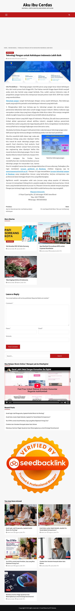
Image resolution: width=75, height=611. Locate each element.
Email (40, 328)
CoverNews (43, 608)
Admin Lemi (10, 532)
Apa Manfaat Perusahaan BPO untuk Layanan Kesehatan (52, 247)
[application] (37, 385)
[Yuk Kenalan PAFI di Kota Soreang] (21, 233)
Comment (9, 303)
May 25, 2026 (19, 599)
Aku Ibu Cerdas (37, 5)
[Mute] (65, 402)
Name (8, 328)
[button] (6, 14)
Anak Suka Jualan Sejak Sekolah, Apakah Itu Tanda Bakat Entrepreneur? (28, 417)
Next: (55, 208)
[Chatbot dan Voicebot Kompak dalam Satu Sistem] (54, 548)
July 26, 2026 (53, 566)
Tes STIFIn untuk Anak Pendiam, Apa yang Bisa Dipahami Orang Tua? (27, 420)
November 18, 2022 (54, 251)
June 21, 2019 (20, 58)
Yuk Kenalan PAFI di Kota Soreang (17, 246)
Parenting (9, 523)
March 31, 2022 (19, 282)
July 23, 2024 (19, 249)
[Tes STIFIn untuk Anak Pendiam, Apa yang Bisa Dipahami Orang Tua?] (21, 548)
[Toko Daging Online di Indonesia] (21, 267)
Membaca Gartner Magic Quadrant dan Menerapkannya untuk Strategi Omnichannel (32, 428)
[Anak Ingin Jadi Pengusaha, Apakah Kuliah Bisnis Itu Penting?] (21, 515)
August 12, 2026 (52, 532)
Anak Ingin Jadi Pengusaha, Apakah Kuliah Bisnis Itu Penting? (25, 413)
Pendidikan (16, 523)
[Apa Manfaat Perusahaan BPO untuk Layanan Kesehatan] (54, 233)
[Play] (7, 402)
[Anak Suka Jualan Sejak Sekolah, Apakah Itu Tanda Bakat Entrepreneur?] (54, 515)
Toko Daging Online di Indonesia (17, 280)
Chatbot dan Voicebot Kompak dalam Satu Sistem (21, 424)
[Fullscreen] (68, 402)
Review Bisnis (10, 52)
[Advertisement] (37, 31)
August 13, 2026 (18, 532)
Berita (41, 557)
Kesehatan (42, 241)
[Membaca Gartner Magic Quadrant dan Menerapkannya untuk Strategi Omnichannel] (21, 581)
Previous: (19, 209)
